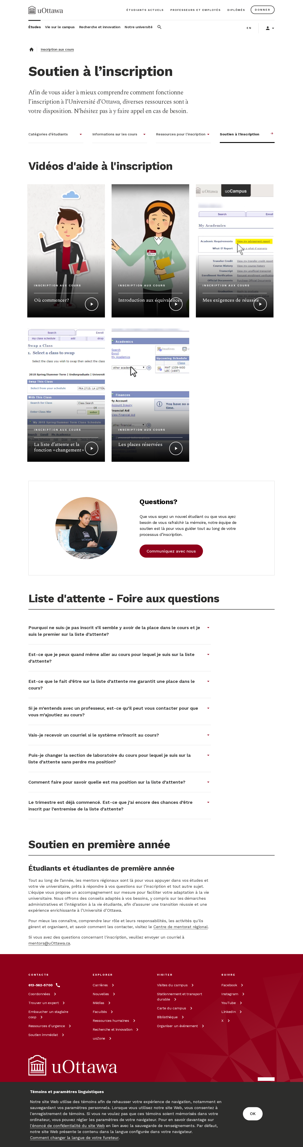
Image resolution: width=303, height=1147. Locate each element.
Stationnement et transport (179, 996)
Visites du (172, 985)
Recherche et (112, 1029)
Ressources (46, 1026)
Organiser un (177, 1026)
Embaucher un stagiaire (48, 1014)
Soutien (43, 1035)
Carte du (171, 1008)
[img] (45, 10)
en (249, 28)
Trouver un (43, 1003)
